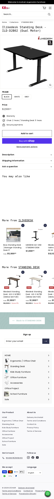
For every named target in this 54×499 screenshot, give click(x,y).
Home (4, 22)
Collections (14, 22)
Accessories (7, 434)
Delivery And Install (35, 417)
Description (8, 154)
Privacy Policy (33, 427)
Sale (4, 445)
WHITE (17, 96)
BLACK (7, 96)
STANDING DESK (27, 22)
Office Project (8, 438)
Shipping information (13, 160)
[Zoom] (50, 85)
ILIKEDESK (25, 220)
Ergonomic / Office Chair (12, 421)
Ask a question (10, 166)
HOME (4, 417)
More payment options (27, 146)
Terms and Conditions (36, 421)
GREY (27, 96)
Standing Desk (8, 424)
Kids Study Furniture (10, 427)
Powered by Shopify (27, 493)
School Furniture (9, 441)
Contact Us (31, 424)
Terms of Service (34, 431)
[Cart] (44, 8)
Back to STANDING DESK (29, 320)
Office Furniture (8, 431)
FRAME (5, 92)
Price (4, 105)
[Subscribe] (45, 341)
